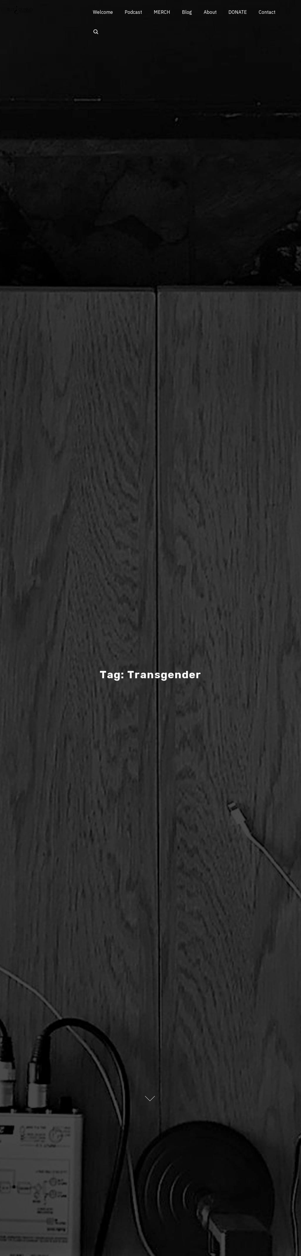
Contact (267, 12)
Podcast (133, 12)
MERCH (162, 12)
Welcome (103, 12)
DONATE (237, 12)
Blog (187, 12)
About (210, 12)
